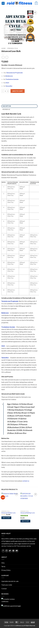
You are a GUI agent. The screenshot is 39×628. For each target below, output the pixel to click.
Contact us (10, 546)
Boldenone (9, 76)
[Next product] (3, 57)
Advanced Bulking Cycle (27, 513)
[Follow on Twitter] (10, 550)
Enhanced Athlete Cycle (8, 513)
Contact (4, 588)
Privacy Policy (6, 570)
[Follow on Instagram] (6, 550)
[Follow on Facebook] (3, 550)
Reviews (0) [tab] (6, 109)
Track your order (6, 585)
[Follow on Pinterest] (13, 550)
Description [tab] (7, 106)
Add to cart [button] (6, 517)
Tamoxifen (9, 86)
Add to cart (17, 91)
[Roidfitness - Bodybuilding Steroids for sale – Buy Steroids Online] (19, 3)
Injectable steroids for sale (9, 581)
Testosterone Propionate (14, 72)
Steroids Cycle (12, 48)
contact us (25, 481)
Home (3, 48)
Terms (3, 566)
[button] (3, 3)
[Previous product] (6, 57)
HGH (7, 83)
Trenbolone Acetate (12, 79)
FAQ (2, 563)
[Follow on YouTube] (16, 550)
